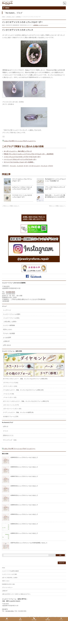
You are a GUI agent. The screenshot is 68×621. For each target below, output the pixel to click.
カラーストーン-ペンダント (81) (12, 408)
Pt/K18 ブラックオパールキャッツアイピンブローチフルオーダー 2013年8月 (28, 154)
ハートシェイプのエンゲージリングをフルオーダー (20, 159)
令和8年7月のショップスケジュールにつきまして (24, 476)
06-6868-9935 (10, 292)
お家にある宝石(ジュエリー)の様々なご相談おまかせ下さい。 (16, 594)
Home (3, 567)
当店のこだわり (7, 329)
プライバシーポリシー (7, 587)
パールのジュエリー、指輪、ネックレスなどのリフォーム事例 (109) (23, 390)
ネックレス (44, 166)
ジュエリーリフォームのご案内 (9, 574)
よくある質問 (7, 337)
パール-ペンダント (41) (9, 397)
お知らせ (5, 426)
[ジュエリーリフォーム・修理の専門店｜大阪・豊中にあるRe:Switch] (7, 3)
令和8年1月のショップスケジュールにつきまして (24, 533)
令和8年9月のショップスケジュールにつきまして (24, 457)
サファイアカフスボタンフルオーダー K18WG (19, 162)
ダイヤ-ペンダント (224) (10, 386)
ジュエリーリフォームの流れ (11, 318)
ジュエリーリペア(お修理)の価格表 (10, 571)
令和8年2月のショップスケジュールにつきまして (24, 524)
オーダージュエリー (43, 25)
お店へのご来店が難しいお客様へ (10, 577)
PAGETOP (62, 562)
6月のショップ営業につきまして (57, 206)
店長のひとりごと (8, 435)
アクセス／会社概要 (9, 333)
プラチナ (50, 166)
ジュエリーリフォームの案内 (11, 314)
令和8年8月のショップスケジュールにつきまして (24, 467)
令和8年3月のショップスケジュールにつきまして (24, 514)
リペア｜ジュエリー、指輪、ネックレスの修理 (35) (18, 412)
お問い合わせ (7, 345)
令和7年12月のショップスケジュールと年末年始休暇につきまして (28, 542)
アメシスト (13, 166)
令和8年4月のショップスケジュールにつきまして (24, 505)
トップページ (7, 310)
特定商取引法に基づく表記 (8, 584)
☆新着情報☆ (36, 25)
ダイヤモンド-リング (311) (10, 382)
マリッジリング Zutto (9, 440)
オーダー (26, 166)
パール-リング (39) (8, 394)
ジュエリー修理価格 (9, 325)
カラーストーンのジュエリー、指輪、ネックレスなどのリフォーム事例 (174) (26, 401)
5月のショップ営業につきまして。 (11, 206)
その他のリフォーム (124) (10, 416)
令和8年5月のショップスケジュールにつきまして (24, 495)
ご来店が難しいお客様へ (10, 321)
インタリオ (20, 166)
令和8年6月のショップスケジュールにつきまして (24, 486)
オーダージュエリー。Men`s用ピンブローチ (18, 151)
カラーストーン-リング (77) (11, 405)
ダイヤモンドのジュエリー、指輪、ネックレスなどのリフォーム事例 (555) (25, 378)
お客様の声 (6, 341)
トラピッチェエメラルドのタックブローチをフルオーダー (22, 156)
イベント (5, 431)
